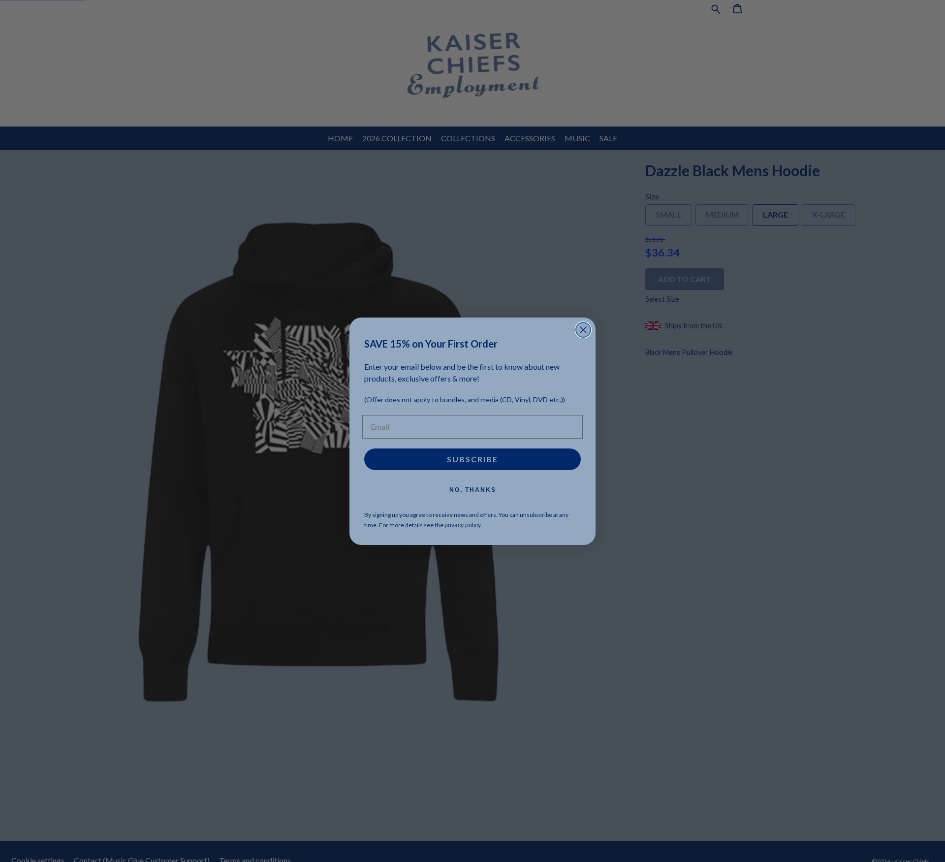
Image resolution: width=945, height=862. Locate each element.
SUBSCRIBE (472, 459)
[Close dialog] (583, 329)
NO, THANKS (472, 489)
